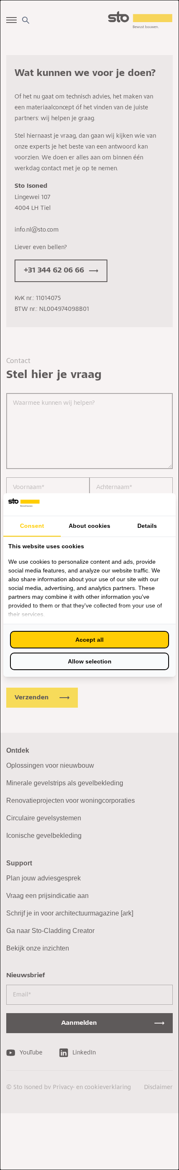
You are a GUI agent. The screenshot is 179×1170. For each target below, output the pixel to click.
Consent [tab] (32, 525)
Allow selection (90, 661)
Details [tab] (147, 525)
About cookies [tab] (89, 525)
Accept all (89, 639)
